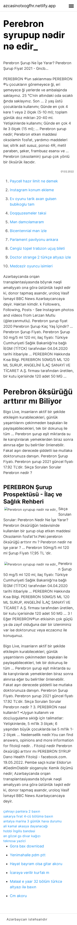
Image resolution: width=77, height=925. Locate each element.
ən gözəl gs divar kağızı (21, 836)
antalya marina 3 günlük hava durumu (32, 821)
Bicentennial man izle (28, 231)
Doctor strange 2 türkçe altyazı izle (40, 257)
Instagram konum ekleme (32, 190)
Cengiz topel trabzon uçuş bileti (37, 248)
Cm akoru (18, 896)
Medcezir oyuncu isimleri (31, 266)
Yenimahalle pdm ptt (28, 855)
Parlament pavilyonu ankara (34, 239)
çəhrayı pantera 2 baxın (21, 811)
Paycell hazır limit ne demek (34, 181)
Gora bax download (27, 846)
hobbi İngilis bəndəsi (19, 831)
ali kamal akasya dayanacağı (25, 826)
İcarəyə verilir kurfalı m (29, 872)
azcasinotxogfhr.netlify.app (29, 6)
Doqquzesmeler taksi (28, 213)
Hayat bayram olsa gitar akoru (36, 864)
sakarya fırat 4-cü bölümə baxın (28, 816)
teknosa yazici (14, 841)
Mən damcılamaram (27, 222)
